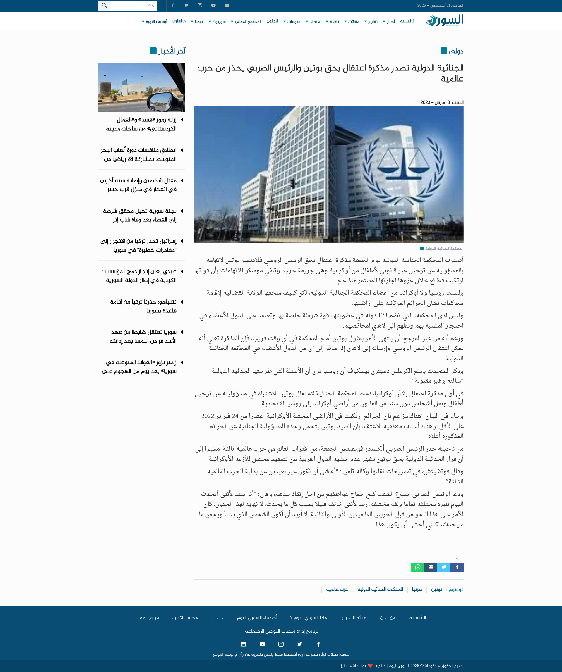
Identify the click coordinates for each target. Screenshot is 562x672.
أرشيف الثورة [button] (156, 22)
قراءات (217, 618)
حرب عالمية (337, 589)
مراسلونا (179, 21)
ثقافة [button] (334, 22)
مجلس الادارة (185, 618)
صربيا (417, 589)
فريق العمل (147, 618)
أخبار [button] (391, 22)
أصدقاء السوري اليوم (257, 618)
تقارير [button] (373, 22)
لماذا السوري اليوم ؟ (309, 618)
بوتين (436, 589)
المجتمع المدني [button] (248, 22)
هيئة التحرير (354, 618)
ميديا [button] (199, 22)
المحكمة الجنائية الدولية (380, 589)
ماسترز (346, 666)
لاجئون (272, 21)
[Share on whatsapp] (417, 567)
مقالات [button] (353, 22)
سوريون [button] (219, 22)
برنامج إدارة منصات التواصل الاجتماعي (281, 631)
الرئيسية (407, 21)
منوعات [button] (293, 22)
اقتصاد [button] (315, 22)
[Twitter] (443, 567)
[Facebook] (457, 567)
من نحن (388, 618)
